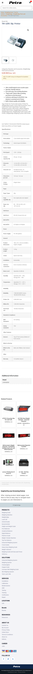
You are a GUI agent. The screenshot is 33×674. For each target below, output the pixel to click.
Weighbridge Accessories (20, 110)
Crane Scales (5, 545)
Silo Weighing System (8, 571)
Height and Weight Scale (9, 526)
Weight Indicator (6, 549)
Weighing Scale (9, 12)
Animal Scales (6, 522)
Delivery (4, 639)
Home (2, 12)
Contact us (5, 625)
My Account (5, 627)
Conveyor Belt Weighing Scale (10, 569)
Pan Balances (6, 528)
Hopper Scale (5, 567)
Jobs (3, 646)
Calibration (5, 583)
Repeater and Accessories (15, 69)
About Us (4, 637)
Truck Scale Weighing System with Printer (14, 107)
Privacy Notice (21, 672)
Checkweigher (6, 565)
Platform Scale (6, 535)
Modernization (6, 585)
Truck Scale (12, 482)
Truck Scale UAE (19, 482)
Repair (4, 597)
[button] (2, 2)
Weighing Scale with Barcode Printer (12, 552)
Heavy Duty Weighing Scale (9, 547)
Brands (4, 610)
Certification (5, 595)
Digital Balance (6, 533)
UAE (3, 603)
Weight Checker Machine (9, 538)
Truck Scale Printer (13, 107)
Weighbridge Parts (7, 111)
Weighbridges (5, 484)
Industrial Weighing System (9, 542)
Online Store (5, 632)
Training (4, 592)
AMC (3, 588)
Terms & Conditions (7, 634)
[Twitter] (8, 659)
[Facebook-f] (3, 659)
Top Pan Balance (6, 540)
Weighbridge (9, 14)
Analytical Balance (7, 531)
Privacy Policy (6, 630)
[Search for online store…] (16, 8)
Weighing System (7, 562)
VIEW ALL (4, 554)
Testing (4, 590)
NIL (7, 21)
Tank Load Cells (6, 574)
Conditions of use (12, 672)
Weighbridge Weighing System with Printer (18, 113)
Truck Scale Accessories (20, 105)
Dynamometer (6, 524)
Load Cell (4, 519)
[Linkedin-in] (12, 659)
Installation (5, 581)
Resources (5, 617)
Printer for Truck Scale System (13, 104)
